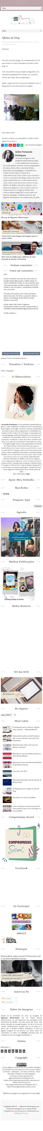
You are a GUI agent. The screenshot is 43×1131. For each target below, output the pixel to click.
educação (28, 42)
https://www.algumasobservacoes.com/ (21, 1087)
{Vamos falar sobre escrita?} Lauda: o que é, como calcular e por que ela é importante (26, 738)
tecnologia (5, 44)
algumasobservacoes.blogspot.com (21, 1078)
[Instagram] (25, 2)
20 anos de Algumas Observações (14, 217)
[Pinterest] (21, 2)
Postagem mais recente (11, 353)
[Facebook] (17, 2)
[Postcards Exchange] (21, 921)
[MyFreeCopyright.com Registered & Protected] (20, 1093)
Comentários (8, 1002)
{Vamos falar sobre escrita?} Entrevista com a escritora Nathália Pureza (21, 957)
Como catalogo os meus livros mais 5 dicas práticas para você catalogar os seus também (27, 808)
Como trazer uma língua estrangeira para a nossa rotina (20, 237)
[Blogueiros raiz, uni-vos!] (21, 933)
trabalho (13, 44)
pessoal (35, 42)
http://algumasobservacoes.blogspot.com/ (21, 1084)
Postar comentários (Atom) (16, 358)
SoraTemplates (20, 1111)
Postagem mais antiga (31, 353)
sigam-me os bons (8, 141)
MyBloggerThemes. (21, 1113)
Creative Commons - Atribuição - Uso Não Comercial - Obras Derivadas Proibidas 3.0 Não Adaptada (22, 1071)
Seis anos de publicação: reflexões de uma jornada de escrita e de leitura (19, 258)
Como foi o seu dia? (20, 771)
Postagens (8, 998)
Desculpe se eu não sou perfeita (24, 797)
